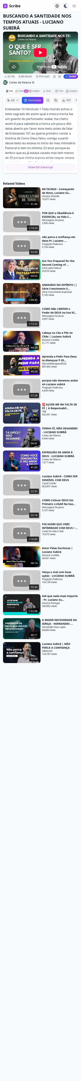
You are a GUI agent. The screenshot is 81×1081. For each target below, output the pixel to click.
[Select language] (57, 6)
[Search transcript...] (47, 100)
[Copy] (55, 100)
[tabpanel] (40, 134)
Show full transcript (40, 167)
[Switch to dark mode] (65, 6)
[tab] (9, 91)
